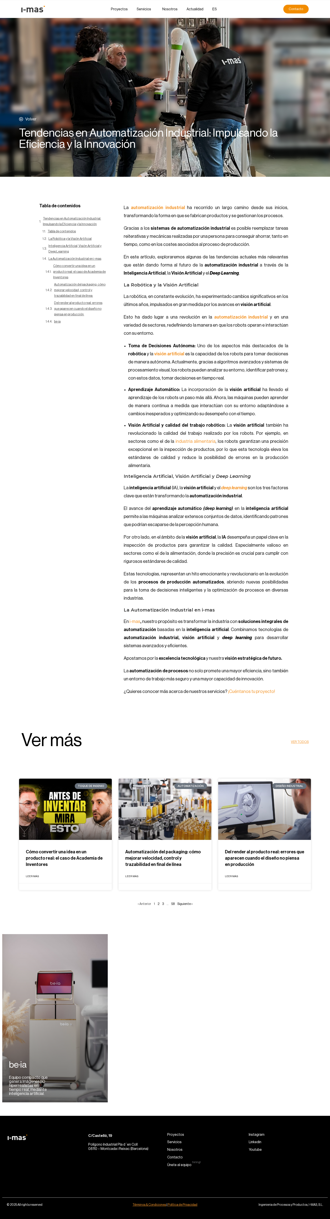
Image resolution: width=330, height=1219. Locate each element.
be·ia (57, 321)
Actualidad (195, 9)
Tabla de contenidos (62, 231)
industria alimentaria (196, 441)
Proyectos (119, 9)
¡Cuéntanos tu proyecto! (251, 691)
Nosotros (170, 9)
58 (173, 904)
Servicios (144, 9)
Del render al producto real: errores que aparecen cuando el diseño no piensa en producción (78, 308)
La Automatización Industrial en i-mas (74, 258)
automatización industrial (241, 317)
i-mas (135, 621)
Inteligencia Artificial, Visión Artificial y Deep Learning (74, 249)
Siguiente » (185, 904)
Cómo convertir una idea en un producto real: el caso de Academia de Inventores (79, 271)
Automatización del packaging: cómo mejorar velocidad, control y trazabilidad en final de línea (80, 290)
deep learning (234, 488)
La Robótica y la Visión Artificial (70, 238)
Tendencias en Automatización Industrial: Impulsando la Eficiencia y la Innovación (72, 221)
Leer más (32, 876)
